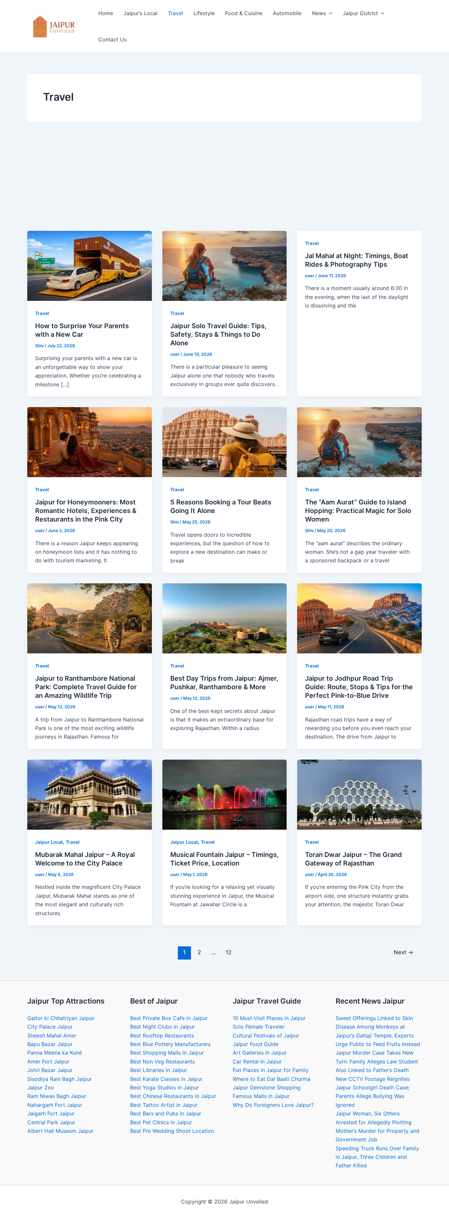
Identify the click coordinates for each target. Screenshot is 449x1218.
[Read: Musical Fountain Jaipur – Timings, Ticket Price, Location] (224, 794)
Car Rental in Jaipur (257, 1061)
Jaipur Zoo (40, 1087)
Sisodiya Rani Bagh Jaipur (59, 1079)
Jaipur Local (49, 842)
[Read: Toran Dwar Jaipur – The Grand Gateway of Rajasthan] (359, 794)
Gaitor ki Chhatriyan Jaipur (60, 1018)
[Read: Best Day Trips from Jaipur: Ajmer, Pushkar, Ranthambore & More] (224, 618)
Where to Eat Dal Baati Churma (271, 1079)
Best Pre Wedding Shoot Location (172, 1131)
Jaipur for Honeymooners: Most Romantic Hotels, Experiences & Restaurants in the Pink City (85, 510)
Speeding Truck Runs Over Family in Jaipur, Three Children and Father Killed (377, 1157)
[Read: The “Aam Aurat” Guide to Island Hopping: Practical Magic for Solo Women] (359, 441)
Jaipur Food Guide (255, 1044)
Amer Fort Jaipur (48, 1061)
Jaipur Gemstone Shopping (266, 1087)
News (319, 13)
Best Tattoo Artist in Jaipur (164, 1105)
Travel (175, 13)
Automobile (287, 13)
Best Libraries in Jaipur (158, 1070)
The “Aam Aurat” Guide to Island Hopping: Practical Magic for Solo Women (358, 510)
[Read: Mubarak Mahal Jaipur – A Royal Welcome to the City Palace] (89, 794)
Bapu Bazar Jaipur (50, 1044)
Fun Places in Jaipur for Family (271, 1070)
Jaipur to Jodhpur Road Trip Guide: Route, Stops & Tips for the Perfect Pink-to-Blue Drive (359, 686)
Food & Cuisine (243, 13)
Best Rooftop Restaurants (162, 1035)
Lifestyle (204, 13)
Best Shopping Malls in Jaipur (167, 1052)
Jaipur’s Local (140, 13)
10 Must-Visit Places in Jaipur (269, 1018)
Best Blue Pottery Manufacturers (170, 1044)
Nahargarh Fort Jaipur (54, 1105)
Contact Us (112, 39)
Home (105, 13)
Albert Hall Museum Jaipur (60, 1131)
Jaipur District (360, 13)
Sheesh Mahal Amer (51, 1035)
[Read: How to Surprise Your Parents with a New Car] (89, 265)
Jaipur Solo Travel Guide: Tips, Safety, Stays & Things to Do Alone (218, 334)
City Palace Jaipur (50, 1026)
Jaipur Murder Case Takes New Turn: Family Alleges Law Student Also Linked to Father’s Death (377, 1061)
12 (228, 952)
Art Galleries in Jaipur (260, 1052)
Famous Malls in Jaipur (261, 1096)
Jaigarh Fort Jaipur (51, 1113)
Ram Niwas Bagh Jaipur (56, 1096)
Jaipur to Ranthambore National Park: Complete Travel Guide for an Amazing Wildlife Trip (86, 686)
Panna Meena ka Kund (54, 1052)
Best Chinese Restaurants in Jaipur (173, 1096)
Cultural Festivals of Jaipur (266, 1035)
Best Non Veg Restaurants (162, 1061)
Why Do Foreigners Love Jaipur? (273, 1105)
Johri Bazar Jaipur (50, 1070)
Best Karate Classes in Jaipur (166, 1079)
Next (403, 952)
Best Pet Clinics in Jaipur (161, 1122)
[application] (329, 13)
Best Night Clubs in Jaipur (162, 1026)
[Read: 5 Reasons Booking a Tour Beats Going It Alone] (224, 441)
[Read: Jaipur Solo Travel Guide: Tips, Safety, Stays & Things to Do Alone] (224, 265)
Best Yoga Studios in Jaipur (164, 1087)
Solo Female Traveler (259, 1026)
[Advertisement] (224, 181)
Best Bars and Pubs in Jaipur (165, 1113)
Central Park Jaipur (51, 1122)
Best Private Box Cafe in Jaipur (169, 1018)
